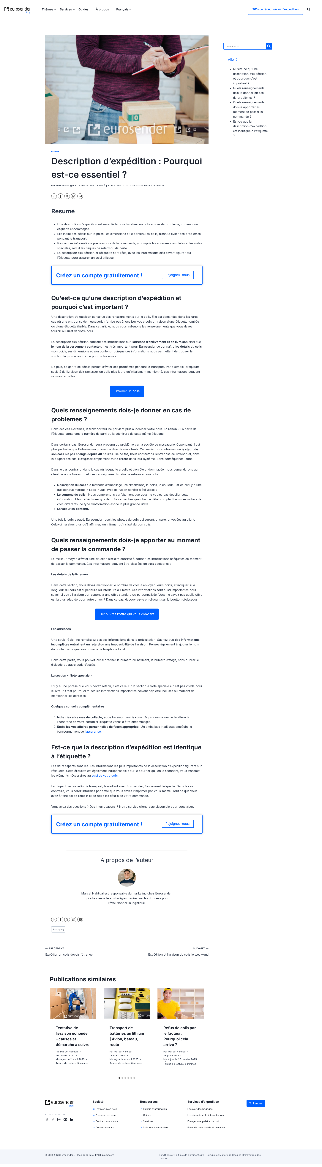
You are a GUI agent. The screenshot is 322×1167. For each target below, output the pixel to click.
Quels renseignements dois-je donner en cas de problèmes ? (248, 92)
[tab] (119, 1078)
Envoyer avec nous (106, 1109)
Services (148, 1121)
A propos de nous (106, 1115)
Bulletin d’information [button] (155, 1109)
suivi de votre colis (104, 775)
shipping (58, 929)
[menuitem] (124, 9)
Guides (83, 9)
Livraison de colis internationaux (205, 1115)
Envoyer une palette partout (203, 1121)
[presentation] (73, 1003)
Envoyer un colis (127, 391)
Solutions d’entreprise (155, 1127)
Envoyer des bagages (200, 1109)
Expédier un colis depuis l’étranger (69, 951)
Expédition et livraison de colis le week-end (178, 951)
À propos (103, 9)
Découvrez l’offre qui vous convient (126, 614)
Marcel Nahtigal (65, 185)
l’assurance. (93, 731)
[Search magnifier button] (269, 46)
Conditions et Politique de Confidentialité (181, 1155)
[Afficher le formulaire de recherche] (308, 9)
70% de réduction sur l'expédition (275, 9)
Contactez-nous (105, 1127)
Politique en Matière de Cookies (223, 1155)
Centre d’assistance (107, 1121)
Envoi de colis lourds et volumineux (207, 1127)
